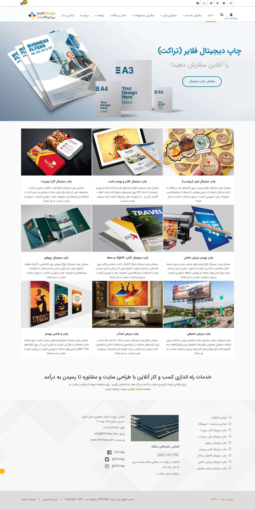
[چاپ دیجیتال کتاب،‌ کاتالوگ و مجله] (127, 228)
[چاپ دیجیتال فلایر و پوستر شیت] (127, 152)
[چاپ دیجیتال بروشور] (56, 228)
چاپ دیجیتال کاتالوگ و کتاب (212, 456)
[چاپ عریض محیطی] (198, 304)
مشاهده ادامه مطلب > (167, 474)
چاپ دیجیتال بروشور (216, 443)
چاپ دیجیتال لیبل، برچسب (212, 437)
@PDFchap (118, 459)
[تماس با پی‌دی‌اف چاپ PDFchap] (197, 3)
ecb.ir (214, 499)
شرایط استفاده (28, 499)
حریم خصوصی (50, 499)
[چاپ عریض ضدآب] (127, 304)
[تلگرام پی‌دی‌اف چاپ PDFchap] (210, 3)
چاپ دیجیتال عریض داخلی (212, 462)
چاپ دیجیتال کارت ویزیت (213, 430)
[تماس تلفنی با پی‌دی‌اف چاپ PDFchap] (204, 3)
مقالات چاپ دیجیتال (167, 454)
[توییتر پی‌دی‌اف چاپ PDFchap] (217, 3)
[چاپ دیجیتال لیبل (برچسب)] (198, 152)
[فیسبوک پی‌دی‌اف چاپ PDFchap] (223, 3)
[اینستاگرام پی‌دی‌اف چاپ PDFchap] (230, 3)
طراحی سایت (226, 499)
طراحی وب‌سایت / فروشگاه (212, 424)
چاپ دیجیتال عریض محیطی (212, 468)
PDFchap (119, 452)
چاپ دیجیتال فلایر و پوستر (213, 449)
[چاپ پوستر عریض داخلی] (198, 228)
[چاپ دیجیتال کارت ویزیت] (56, 152)
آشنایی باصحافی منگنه (165, 446)
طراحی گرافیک (219, 418)
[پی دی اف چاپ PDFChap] (41, 15)
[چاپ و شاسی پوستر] (56, 304)
